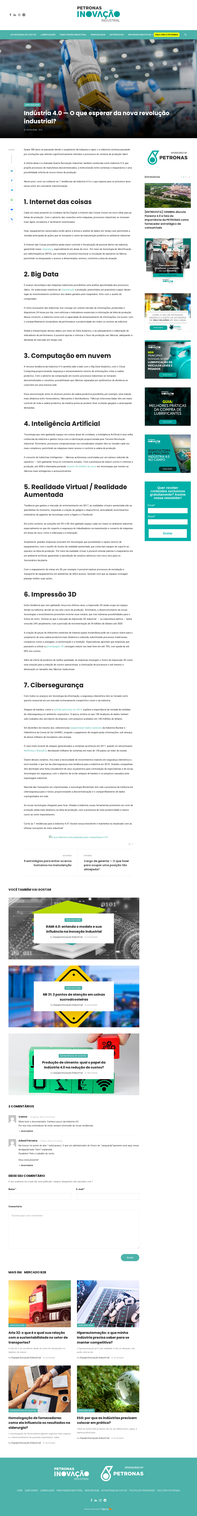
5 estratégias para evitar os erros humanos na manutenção (48, 863)
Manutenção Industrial (73, 34)
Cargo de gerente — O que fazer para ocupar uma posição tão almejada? (106, 865)
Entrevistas (117, 34)
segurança (47, 249)
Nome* (151, 516)
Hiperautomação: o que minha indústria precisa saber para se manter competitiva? (103, 1337)
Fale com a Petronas (166, 34)
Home (20, 1490)
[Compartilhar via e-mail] (11, 210)
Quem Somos (31, 1490)
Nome (12, 1189)
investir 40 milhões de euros (81, 466)
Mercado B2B (98, 34)
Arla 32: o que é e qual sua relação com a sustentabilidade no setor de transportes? (38, 1337)
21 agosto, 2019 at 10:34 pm (42, 1117)
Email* (151, 505)
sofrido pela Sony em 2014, (68, 709)
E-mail (80, 1189)
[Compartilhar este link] (11, 220)
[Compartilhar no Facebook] (11, 181)
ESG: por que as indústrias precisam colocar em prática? (107, 1420)
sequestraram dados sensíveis (86, 728)
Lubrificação (48, 34)
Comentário (15, 1206)
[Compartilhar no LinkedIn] (11, 171)
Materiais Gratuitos (139, 34)
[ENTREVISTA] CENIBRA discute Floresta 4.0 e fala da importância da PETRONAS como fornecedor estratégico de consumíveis (167, 220)
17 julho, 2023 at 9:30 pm (51, 1141)
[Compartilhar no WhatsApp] (11, 200)
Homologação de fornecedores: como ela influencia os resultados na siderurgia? (39, 1423)
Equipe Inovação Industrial (68, 937)
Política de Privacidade (142, 1490)
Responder (27, 1131)
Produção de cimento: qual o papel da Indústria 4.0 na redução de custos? (74, 1065)
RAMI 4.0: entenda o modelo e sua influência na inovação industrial (74, 929)
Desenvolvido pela (92, 1509)
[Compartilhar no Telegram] (11, 190)
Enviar (168, 533)
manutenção (67, 289)
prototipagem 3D (55, 646)
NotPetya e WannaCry (35, 750)
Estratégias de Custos (23, 34)
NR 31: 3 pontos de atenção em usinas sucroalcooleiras (74, 997)
